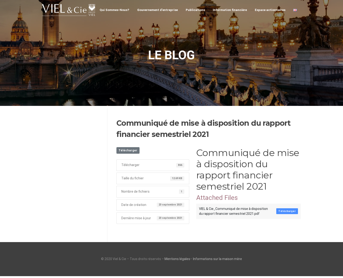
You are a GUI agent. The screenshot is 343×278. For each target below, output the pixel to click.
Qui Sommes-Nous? (114, 10)
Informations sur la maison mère (217, 259)
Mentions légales (177, 259)
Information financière (230, 10)
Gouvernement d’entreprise (157, 10)
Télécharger (128, 150)
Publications (195, 10)
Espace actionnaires (270, 10)
